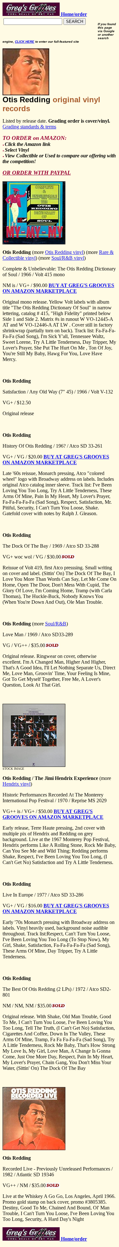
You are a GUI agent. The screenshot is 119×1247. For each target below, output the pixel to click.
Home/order (73, 1239)
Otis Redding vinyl (64, 252)
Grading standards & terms (29, 126)
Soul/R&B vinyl (67, 258)
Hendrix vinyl (16, 784)
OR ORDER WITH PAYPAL (37, 172)
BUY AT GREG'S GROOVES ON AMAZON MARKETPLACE (58, 288)
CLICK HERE (24, 41)
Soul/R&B (55, 623)
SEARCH (74, 21)
